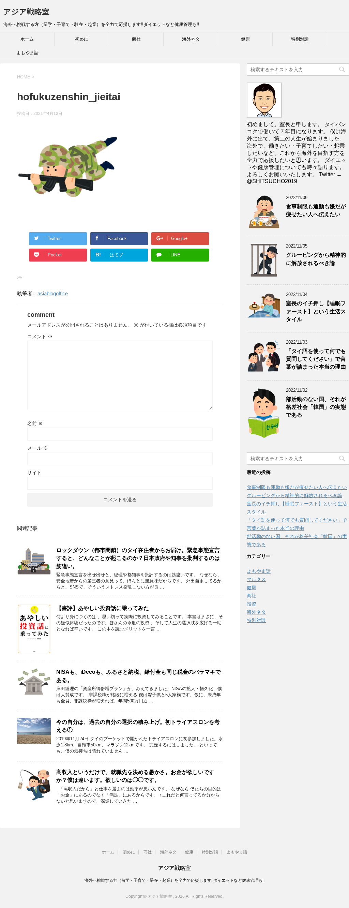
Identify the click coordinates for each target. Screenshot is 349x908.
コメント (39, 336)
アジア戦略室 (26, 12)
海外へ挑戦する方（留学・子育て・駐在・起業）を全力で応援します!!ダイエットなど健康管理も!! (174, 880)
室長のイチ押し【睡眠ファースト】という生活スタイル (316, 311)
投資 (251, 604)
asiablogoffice (52, 293)
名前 (35, 423)
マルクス (256, 579)
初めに (81, 39)
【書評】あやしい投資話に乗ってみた (102, 608)
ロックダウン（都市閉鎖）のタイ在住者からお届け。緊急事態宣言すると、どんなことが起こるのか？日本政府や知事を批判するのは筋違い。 (138, 558)
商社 (136, 39)
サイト (34, 472)
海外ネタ (191, 39)
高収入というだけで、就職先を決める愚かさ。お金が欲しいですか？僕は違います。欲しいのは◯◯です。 (135, 776)
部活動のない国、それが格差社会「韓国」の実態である (316, 407)
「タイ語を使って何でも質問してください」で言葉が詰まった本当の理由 (316, 359)
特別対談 (300, 39)
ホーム (27, 39)
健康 (245, 39)
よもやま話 (27, 52)
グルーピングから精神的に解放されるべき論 (316, 259)
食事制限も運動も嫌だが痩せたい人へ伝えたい (316, 210)
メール (37, 448)
